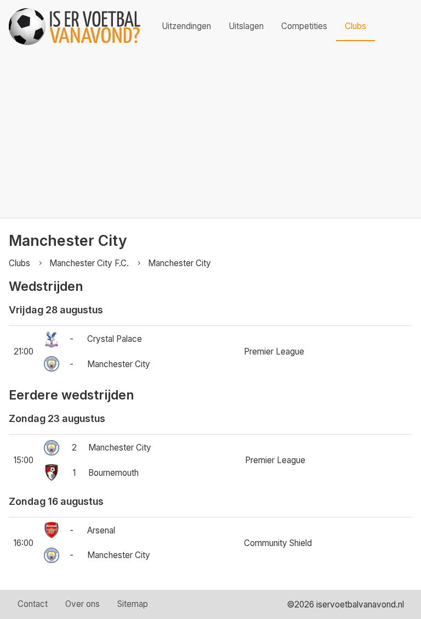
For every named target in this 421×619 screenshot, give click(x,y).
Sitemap (132, 604)
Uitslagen (246, 26)
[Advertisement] (210, 135)
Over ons (82, 604)
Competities (304, 26)
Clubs (355, 26)
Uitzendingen (186, 26)
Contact (33, 604)
